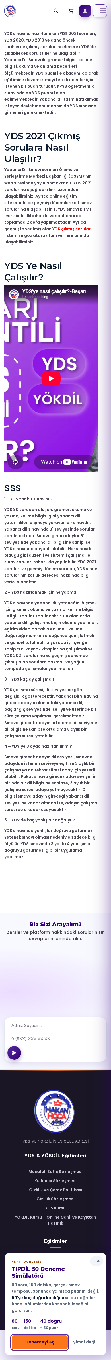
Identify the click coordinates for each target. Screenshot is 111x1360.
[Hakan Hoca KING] (10, 11)
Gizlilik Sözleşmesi (55, 1199)
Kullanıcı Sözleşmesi (55, 1181)
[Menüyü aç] (100, 10)
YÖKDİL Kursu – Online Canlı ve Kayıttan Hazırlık (55, 1220)
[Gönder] (14, 1053)
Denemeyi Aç (39, 1342)
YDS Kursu (55, 1208)
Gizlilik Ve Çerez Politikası (55, 1190)
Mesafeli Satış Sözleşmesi (55, 1171)
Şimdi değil (84, 1342)
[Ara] (56, 11)
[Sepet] (71, 11)
